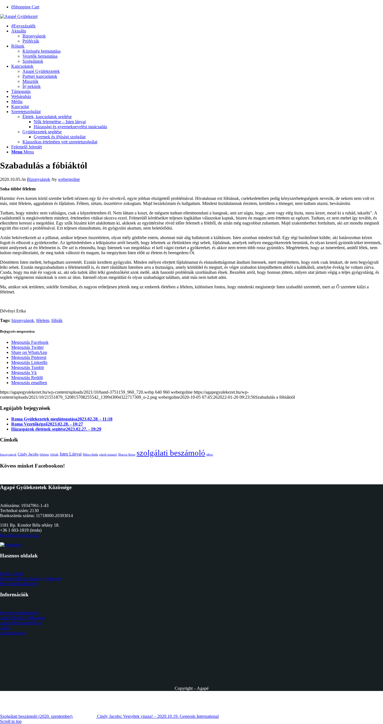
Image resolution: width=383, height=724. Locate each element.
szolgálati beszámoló (171, 452)
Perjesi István (12, 573)
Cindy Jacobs (28, 454)
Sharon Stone (126, 454)
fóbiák (57, 320)
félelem (42, 320)
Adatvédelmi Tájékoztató (22, 617)
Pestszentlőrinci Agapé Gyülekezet (30, 578)
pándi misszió (108, 454)
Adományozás (13, 632)
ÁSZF (5, 627)
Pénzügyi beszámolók (19, 612)
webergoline (69, 179)
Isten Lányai (71, 454)
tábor (209, 454)
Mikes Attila (90, 454)
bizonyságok (22, 320)
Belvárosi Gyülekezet (19, 583)
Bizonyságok (38, 179)
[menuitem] (23, 26)
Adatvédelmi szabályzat (21, 622)
